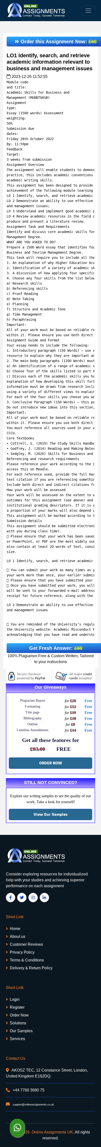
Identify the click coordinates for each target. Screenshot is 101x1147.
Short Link (15, 917)
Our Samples (21, 1031)
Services (17, 1039)
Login (15, 999)
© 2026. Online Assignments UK (45, 1132)
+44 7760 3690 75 (28, 1090)
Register (17, 1007)
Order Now (19, 1015)
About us (17, 936)
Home (15, 929)
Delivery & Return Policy (31, 968)
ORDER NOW (50, 763)
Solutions (18, 1023)
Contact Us (15, 1058)
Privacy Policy (22, 952)
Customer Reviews (26, 944)
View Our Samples (51, 814)
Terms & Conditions (27, 960)
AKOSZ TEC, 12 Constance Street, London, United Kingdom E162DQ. (47, 1073)
